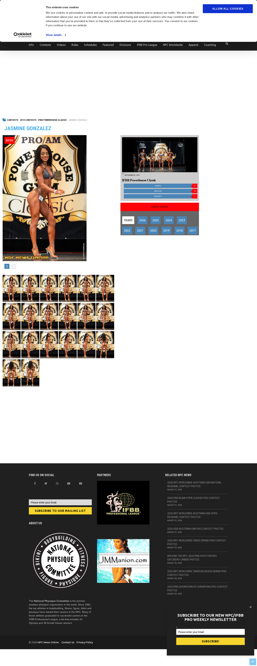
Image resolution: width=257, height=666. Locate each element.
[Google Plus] (68, 483)
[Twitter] (45, 483)
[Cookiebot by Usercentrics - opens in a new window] (22, 35)
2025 (155, 220)
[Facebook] (35, 483)
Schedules (90, 44)
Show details (54, 34)
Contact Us (67, 642)
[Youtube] (80, 483)
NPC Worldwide (173, 44)
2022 (127, 230)
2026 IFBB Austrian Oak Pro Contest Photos (195, 528)
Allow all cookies (227, 8)
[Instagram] (57, 483)
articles (175, 191)
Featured (108, 44)
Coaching (210, 44)
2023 (182, 220)
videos (175, 186)
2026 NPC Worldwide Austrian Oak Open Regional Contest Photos (192, 515)
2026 (142, 220)
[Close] (250, 607)
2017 (193, 230)
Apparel (193, 44)
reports (174, 196)
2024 (169, 220)
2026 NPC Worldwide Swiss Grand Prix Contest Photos (196, 542)
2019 (166, 230)
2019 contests (28, 120)
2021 (140, 230)
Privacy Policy (84, 642)
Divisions (125, 44)
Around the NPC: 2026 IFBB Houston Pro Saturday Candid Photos (192, 558)
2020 (153, 230)
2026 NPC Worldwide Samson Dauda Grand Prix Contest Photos (196, 573)
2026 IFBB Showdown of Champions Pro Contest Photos (197, 588)
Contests (45, 44)
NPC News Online (48, 642)
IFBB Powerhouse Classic (52, 120)
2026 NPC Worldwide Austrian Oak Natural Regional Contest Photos (194, 484)
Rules (75, 44)
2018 (179, 230)
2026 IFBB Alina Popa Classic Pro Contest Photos (193, 500)
